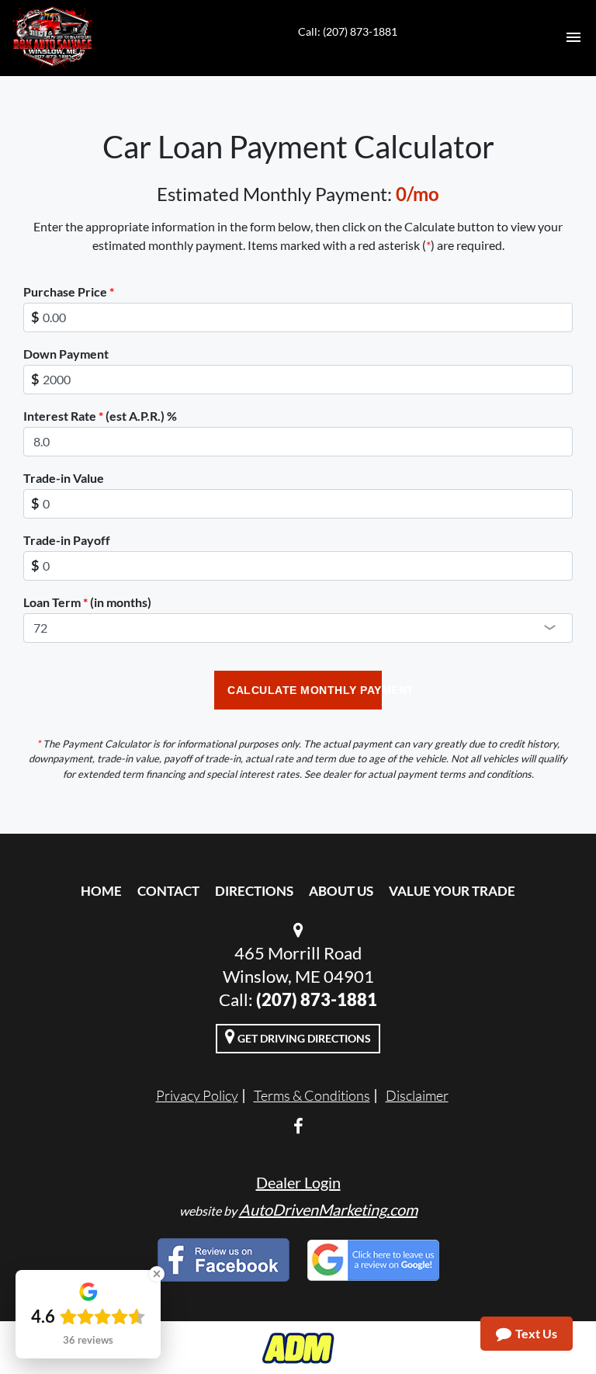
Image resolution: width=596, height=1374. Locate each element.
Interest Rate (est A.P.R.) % (100, 415)
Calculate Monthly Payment (304, 690)
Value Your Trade (452, 891)
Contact (168, 891)
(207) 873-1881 (316, 999)
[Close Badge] (157, 1274)
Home (101, 891)
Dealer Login (298, 1182)
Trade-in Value (63, 477)
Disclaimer (417, 1095)
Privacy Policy (197, 1095)
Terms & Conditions (312, 1095)
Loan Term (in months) (87, 602)
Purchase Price (68, 291)
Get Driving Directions (303, 1038)
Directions (254, 891)
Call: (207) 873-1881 (347, 31)
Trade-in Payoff (66, 540)
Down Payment (66, 353)
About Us (341, 891)
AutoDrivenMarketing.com (328, 1209)
